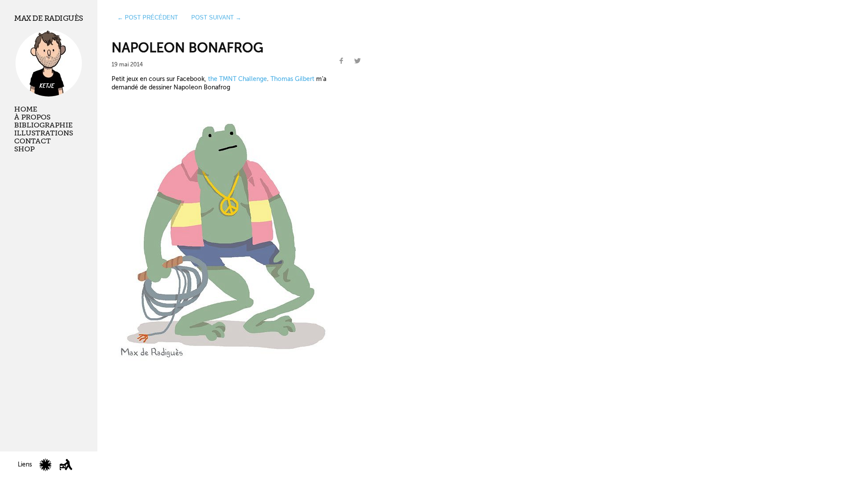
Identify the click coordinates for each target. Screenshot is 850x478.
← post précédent (147, 17)
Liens (25, 464)
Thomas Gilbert (292, 78)
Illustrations (43, 133)
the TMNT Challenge (237, 78)
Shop (24, 149)
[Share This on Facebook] (341, 61)
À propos (32, 117)
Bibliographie (43, 125)
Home (25, 109)
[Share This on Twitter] (357, 61)
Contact (32, 141)
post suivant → (216, 17)
